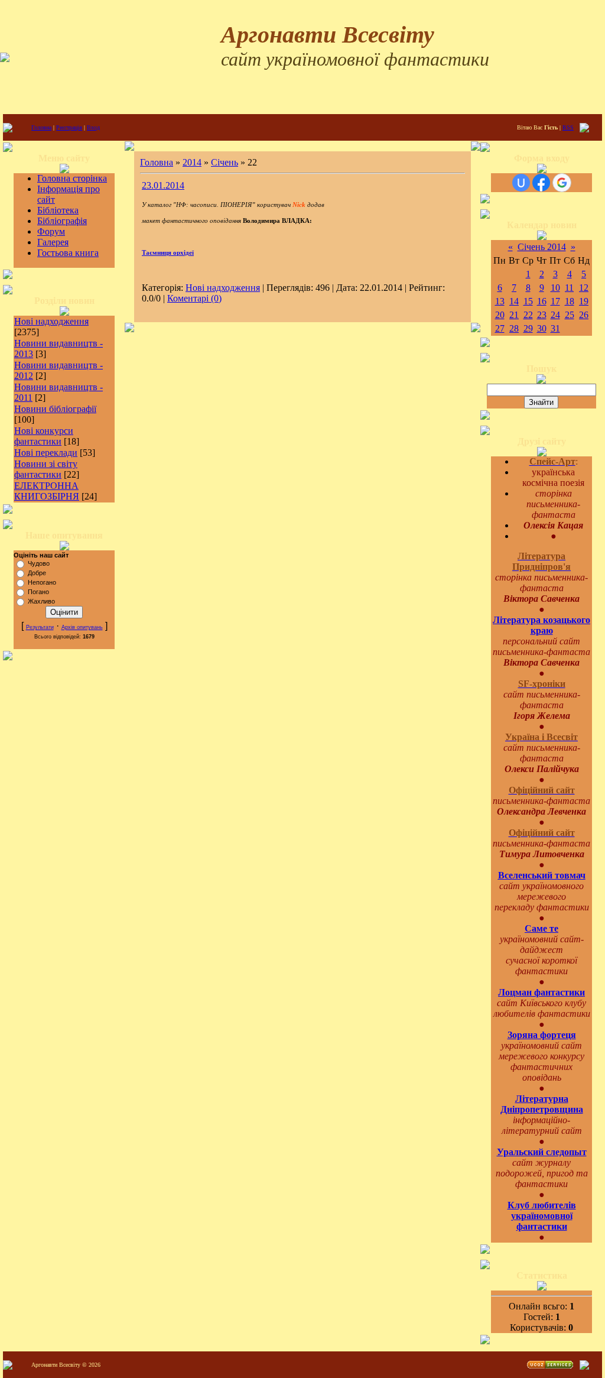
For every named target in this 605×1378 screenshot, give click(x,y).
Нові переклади (45, 453)
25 (569, 315)
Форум (51, 231)
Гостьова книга (68, 253)
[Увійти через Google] (561, 182)
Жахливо (41, 601)
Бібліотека (58, 210)
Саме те (541, 928)
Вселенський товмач (542, 875)
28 (514, 328)
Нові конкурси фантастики (43, 436)
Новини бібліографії (55, 409)
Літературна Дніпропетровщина (541, 1104)
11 (569, 288)
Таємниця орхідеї (168, 252)
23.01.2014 (163, 185)
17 (555, 301)
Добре (37, 572)
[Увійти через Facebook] (541, 183)
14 (514, 301)
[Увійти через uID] (521, 183)
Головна (41, 127)
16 (542, 301)
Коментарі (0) (194, 298)
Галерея (53, 242)
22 (528, 315)
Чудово (39, 563)
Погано (38, 591)
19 (583, 301)
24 (555, 315)
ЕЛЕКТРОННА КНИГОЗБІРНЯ (46, 491)
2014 (192, 162)
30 (542, 328)
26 (583, 315)
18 (569, 301)
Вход (93, 127)
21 (514, 315)
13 (500, 301)
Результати (40, 627)
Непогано (42, 582)
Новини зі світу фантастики (45, 469)
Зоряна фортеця (542, 1035)
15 (528, 301)
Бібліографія (62, 221)
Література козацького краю (541, 625)
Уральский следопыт (542, 1152)
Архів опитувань (82, 627)
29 (528, 328)
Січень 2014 (542, 247)
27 (500, 328)
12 (583, 288)
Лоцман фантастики (541, 992)
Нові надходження (51, 321)
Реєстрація (69, 127)
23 (542, 315)
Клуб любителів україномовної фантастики (542, 1215)
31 (555, 328)
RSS (568, 127)
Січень (224, 162)
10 (555, 288)
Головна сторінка (72, 178)
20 (500, 315)
